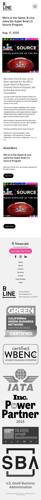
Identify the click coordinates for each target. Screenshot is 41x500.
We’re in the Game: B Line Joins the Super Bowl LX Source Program (17, 157)
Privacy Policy (20, 495)
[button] (35, 6)
